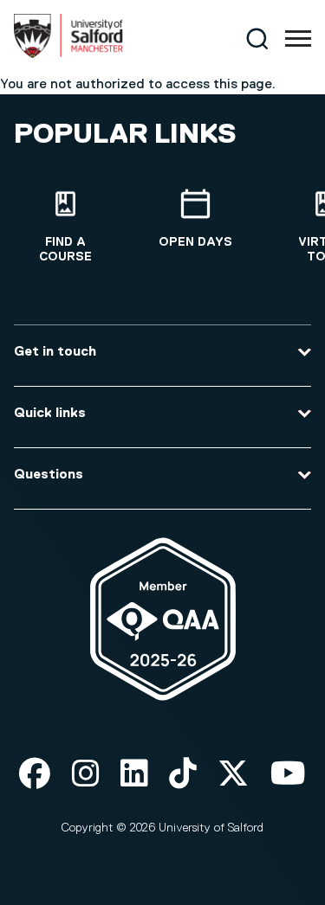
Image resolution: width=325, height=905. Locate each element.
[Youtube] (288, 775)
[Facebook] (34, 775)
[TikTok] (183, 775)
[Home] (68, 54)
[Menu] (298, 39)
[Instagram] (86, 775)
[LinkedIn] (134, 775)
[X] (233, 775)
